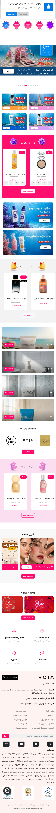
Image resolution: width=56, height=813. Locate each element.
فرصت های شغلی (20, 715)
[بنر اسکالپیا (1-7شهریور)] (28, 215)
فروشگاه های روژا (32, 698)
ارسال (5, 736)
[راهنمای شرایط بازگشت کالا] (42, 653)
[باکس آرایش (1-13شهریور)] (41, 102)
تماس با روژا (11, 677)
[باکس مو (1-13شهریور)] (41, 122)
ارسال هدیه (22, 724)
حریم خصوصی (21, 711)
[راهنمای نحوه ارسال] (14, 631)
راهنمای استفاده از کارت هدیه (43, 728)
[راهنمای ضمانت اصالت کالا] (42, 631)
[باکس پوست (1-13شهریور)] (14, 122)
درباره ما (51, 715)
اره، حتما (11, 14)
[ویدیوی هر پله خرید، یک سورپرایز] (39, 604)
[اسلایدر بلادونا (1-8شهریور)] (28, 60)
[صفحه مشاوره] (14, 653)
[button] (37, 85)
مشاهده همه (28, 191)
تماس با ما (50, 711)
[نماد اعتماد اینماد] (48, 792)
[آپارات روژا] (6, 744)
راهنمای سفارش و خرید (45, 724)
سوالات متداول (21, 728)
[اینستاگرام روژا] (50, 744)
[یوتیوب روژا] (21, 744)
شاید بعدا (23, 14)
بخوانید (28, 567)
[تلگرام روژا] (36, 744)
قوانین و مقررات (20, 719)
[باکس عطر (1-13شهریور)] (14, 102)
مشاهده (10, 344)
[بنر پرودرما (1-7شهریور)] (28, 242)
